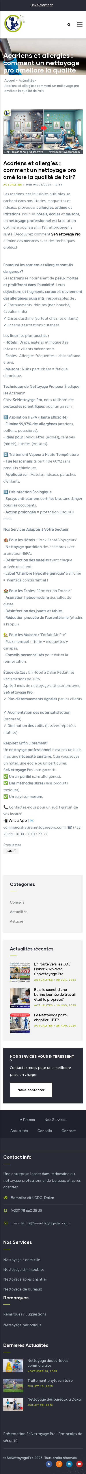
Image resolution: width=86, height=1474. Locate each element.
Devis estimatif (42, 5)
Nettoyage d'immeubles (23, 1270)
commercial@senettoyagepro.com (40, 1223)
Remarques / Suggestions (24, 1314)
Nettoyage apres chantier (25, 1279)
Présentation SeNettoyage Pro (29, 1434)
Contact (69, 1131)
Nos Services (55, 1120)
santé (11, 851)
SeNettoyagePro (20, 1458)
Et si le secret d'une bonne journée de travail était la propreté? (55, 995)
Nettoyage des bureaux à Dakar (55, 1399)
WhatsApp (18, 821)
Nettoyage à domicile (21, 1260)
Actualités (26, 80)
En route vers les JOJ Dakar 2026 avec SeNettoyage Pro (52, 969)
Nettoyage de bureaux (22, 1289)
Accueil (9, 80)
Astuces (17, 921)
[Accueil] (14, 23)
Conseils (17, 902)
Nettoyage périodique (22, 1325)
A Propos (27, 1120)
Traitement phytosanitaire (50, 1380)
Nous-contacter (31, 1090)
